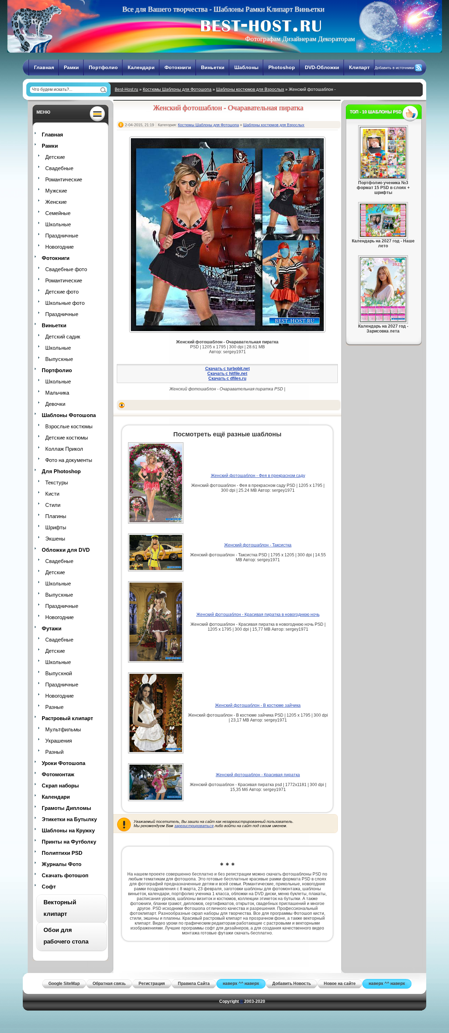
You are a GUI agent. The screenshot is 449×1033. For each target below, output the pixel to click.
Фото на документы (68, 460)
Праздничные (61, 236)
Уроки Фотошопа (63, 763)
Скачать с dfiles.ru (227, 378)
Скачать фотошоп (65, 875)
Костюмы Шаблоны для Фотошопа (177, 89)
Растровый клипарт (67, 718)
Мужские (56, 191)
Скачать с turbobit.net (227, 368)
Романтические (63, 179)
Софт (49, 887)
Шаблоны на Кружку (68, 830)
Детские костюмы (66, 438)
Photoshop (281, 67)
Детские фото (62, 292)
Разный (54, 752)
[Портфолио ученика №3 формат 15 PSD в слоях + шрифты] (383, 177)
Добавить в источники (394, 68)
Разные (54, 707)
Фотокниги (178, 67)
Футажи (51, 628)
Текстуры (56, 482)
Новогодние (59, 247)
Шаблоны (246, 67)
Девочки (55, 404)
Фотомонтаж (58, 774)
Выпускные (59, 359)
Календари (141, 67)
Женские (56, 202)
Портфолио (103, 67)
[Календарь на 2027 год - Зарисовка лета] (383, 320)
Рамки (71, 67)
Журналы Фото (61, 864)
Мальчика (57, 393)
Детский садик (62, 337)
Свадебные (59, 168)
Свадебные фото (66, 269)
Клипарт (359, 67)
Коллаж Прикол (64, 449)
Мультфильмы (63, 729)
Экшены (55, 539)
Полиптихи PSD (62, 853)
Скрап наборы (60, 786)
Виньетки (212, 67)
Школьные (58, 224)
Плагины (55, 516)
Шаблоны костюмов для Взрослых (250, 89)
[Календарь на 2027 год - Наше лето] (383, 235)
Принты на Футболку (69, 842)
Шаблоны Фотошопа (69, 415)
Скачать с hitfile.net (227, 373)
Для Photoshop (61, 471)
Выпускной (58, 673)
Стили (52, 505)
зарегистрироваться (194, 826)
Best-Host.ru (126, 89)
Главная (44, 67)
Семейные (58, 213)
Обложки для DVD (66, 550)
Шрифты (55, 527)
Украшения (58, 741)
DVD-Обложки (322, 67)
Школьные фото (65, 303)
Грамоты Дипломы (66, 808)
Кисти (52, 494)
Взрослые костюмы (69, 426)
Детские (55, 157)
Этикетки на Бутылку (69, 819)
